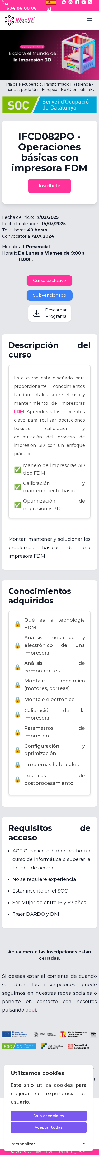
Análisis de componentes (49, 667)
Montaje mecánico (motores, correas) (49, 684)
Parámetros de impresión (49, 732)
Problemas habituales (46, 764)
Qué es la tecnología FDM (49, 624)
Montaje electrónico (44, 699)
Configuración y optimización (49, 750)
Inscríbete (49, 185)
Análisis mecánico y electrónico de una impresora (49, 645)
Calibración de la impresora (49, 714)
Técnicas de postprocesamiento (49, 779)
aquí (31, 1010)
